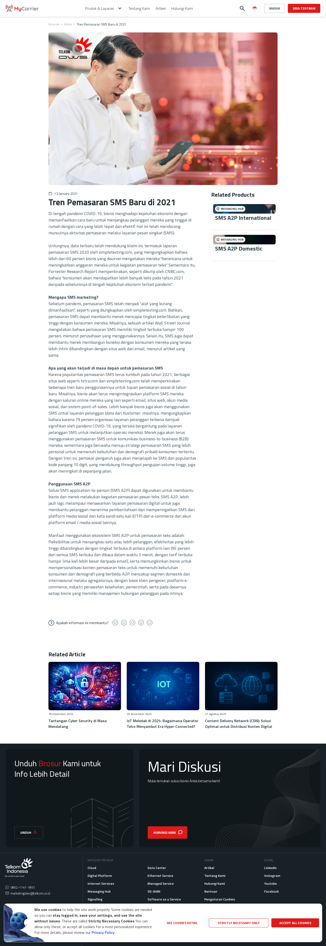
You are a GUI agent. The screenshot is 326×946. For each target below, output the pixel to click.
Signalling (95, 899)
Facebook (271, 891)
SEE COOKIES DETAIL (182, 922)
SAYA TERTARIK (304, 8)
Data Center (156, 867)
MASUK (274, 8)
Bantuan (210, 891)
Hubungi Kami (214, 883)
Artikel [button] (161, 8)
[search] (242, 8)
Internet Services (101, 883)
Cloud (92, 867)
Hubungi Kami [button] (182, 8)
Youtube (270, 883)
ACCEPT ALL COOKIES (295, 922)
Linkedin (270, 867)
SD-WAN (153, 891)
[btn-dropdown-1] (254, 25)
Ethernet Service (160, 875)
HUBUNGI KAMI (164, 832)
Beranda (53, 24)
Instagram (272, 875)
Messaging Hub (99, 891)
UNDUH (25, 832)
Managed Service (160, 883)
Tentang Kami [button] (139, 8)
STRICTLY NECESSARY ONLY (239, 922)
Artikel (68, 24)
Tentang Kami (214, 875)
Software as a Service (164, 899)
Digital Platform (100, 875)
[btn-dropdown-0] (254, 17)
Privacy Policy (103, 932)
